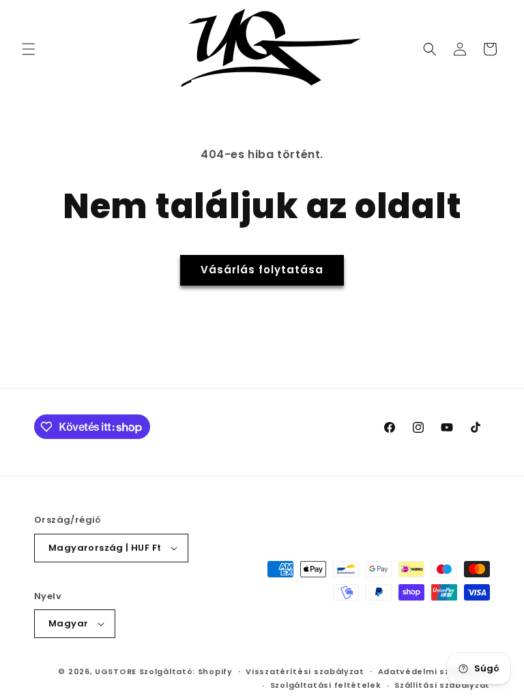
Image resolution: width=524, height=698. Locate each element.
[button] (29, 49)
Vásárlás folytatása (262, 269)
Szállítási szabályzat (442, 685)
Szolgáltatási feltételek (325, 685)
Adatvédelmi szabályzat (434, 671)
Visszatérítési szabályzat (305, 671)
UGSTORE (115, 671)
